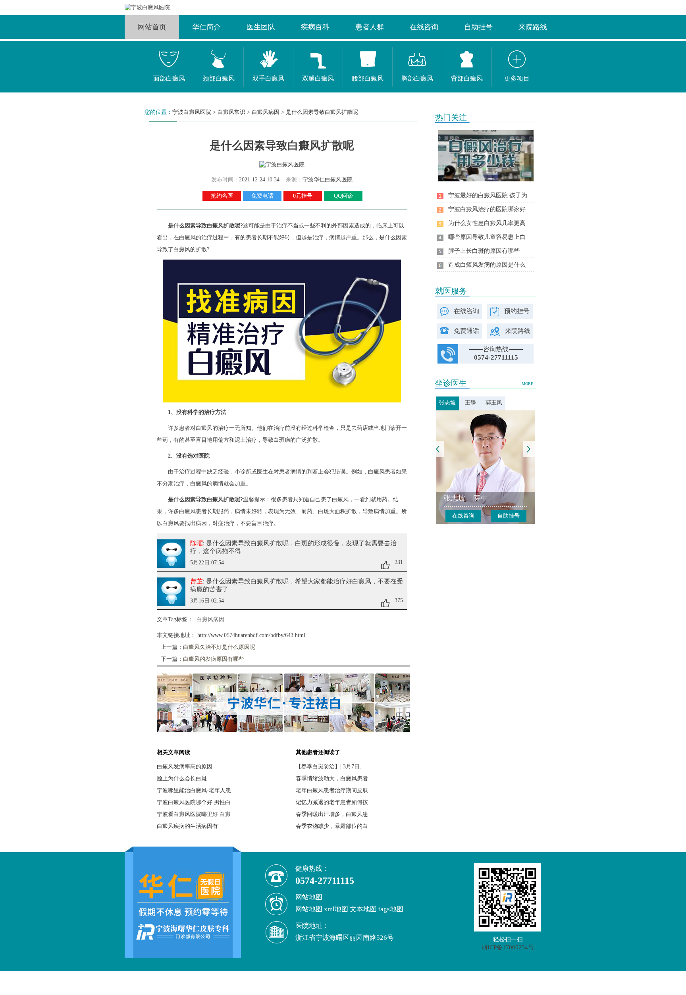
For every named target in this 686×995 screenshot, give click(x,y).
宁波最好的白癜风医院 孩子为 (487, 195)
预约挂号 (517, 311)
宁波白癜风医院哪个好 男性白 (194, 802)
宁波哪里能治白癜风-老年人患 (194, 790)
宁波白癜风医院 (191, 112)
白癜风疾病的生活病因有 (187, 826)
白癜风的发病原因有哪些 (213, 659)
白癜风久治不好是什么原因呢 (219, 647)
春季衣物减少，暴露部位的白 (332, 826)
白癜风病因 (265, 112)
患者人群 (369, 27)
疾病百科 (315, 27)
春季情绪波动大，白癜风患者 (332, 778)
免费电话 (262, 196)
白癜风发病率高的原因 (184, 767)
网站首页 (152, 27)
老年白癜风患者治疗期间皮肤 (332, 790)
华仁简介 (206, 27)
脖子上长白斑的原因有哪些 (484, 251)
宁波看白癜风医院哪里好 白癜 (194, 814)
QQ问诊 (343, 196)
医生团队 (261, 27)
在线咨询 (424, 27)
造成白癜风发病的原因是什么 (487, 265)
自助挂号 (478, 27)
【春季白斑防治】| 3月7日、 (330, 767)
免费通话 (466, 330)
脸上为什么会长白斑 (182, 778)
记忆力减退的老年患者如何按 (332, 802)
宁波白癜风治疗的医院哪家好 (487, 209)
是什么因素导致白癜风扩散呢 (322, 112)
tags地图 (390, 909)
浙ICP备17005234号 (508, 947)
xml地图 (336, 909)
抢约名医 (222, 196)
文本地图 (363, 909)
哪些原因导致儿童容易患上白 (487, 237)
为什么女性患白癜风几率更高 (487, 223)
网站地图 (308, 909)
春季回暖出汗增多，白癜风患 (332, 814)
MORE (527, 383)
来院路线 (532, 27)
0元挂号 (302, 196)
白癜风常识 (231, 112)
